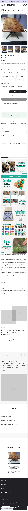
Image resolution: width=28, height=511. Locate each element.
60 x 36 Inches (12, 76)
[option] (14, 29)
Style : (5, 83)
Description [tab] (4, 156)
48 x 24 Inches (19, 72)
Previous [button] (2, 30)
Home (2, 9)
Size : (5, 69)
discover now (8, 340)
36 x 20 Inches (5, 72)
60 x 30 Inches (5, 76)
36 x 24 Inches (12, 72)
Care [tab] (22, 156)
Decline (15, 507)
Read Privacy (14, 503)
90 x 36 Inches (12, 79)
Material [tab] (12, 156)
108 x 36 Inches (20, 79)
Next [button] (25, 30)
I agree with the (10, 95)
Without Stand (4, 86)
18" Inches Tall (12, 86)
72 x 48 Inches (4, 79)
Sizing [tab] (17, 156)
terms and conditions (13, 95)
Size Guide (24, 69)
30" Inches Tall (19, 86)
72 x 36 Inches (20, 76)
